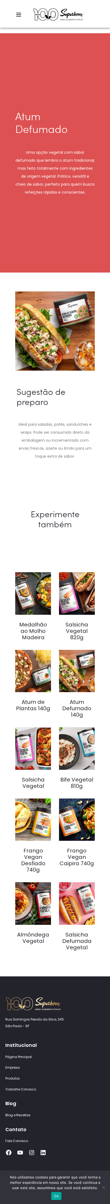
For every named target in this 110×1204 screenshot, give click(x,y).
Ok (56, 1196)
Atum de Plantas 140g (33, 705)
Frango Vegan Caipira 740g (77, 857)
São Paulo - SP (17, 1026)
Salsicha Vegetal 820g (76, 631)
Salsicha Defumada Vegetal (77, 941)
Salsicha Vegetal (33, 783)
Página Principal (18, 1057)
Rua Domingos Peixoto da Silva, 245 (34, 1019)
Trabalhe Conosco (20, 1089)
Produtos (12, 1078)
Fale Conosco (16, 1141)
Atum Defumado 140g (76, 708)
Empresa (12, 1067)
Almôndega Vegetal (33, 938)
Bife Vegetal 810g (76, 783)
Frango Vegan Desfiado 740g (33, 860)
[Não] (103, 1187)
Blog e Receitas (17, 1115)
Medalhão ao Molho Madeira (33, 631)
